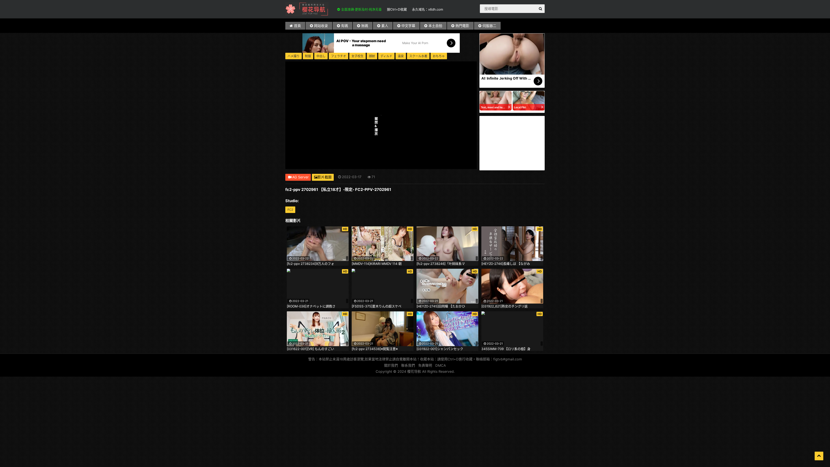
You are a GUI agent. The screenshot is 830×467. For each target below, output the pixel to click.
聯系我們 (408, 365)
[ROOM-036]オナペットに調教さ (311, 306)
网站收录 (321, 26)
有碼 (344, 26)
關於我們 (391, 365)
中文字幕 (408, 26)
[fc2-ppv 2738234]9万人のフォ (310, 264)
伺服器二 (489, 26)
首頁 (297, 26)
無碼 (364, 26)
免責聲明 (425, 365)
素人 (384, 26)
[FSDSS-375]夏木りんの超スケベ (376, 306)
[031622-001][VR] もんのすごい (310, 349)
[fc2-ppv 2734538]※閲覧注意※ (375, 349)
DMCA (440, 365)
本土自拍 (435, 26)
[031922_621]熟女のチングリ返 (504, 306)
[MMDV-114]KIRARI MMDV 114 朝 (377, 264)
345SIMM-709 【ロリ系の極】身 (505, 349)
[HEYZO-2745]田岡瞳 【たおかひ (441, 306)
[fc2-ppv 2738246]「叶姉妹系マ (441, 264)
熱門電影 (462, 26)
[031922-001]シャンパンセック (440, 349)
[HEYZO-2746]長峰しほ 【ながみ (505, 264)
